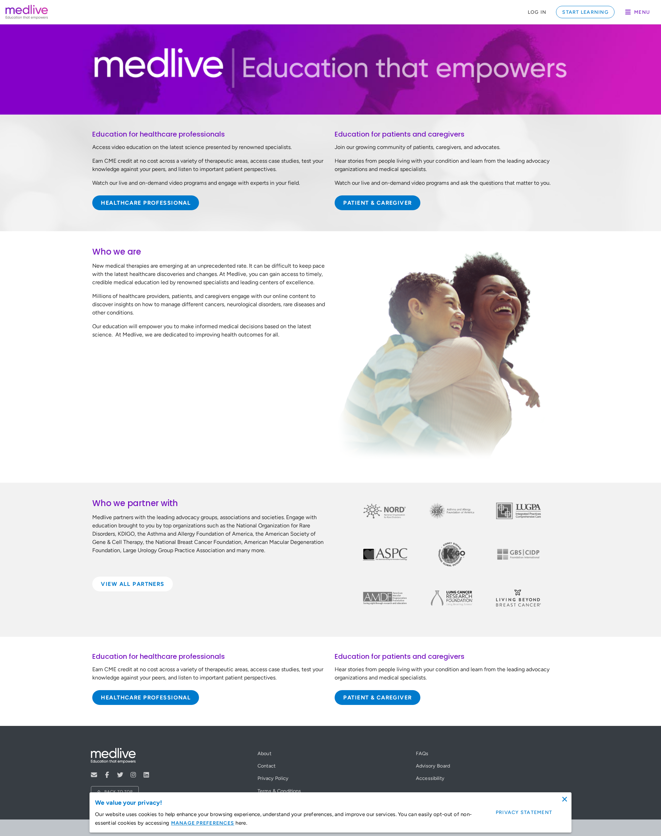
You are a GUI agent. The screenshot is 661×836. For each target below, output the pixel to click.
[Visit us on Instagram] (133, 775)
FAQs (422, 753)
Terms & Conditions (279, 791)
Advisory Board (433, 766)
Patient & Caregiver (377, 203)
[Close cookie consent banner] (564, 799)
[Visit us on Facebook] (107, 775)
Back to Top (118, 791)
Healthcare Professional (146, 203)
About (264, 753)
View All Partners (132, 584)
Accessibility (430, 778)
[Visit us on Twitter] (120, 775)
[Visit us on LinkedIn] (146, 775)
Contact (266, 766)
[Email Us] (94, 775)
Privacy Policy (273, 778)
